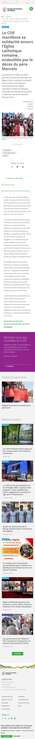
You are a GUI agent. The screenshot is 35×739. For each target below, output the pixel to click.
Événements (6, 706)
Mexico (5, 155)
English (30, 104)
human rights (7, 150)
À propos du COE (7, 696)
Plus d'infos (8, 733)
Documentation (23, 700)
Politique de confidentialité (10, 356)
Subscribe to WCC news (15, 178)
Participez (21, 696)
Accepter (6, 736)
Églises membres (7, 700)
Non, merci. (16, 736)
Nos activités (6, 709)
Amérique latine (9, 185)
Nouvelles (8, 16)
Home (2, 16)
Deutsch (30, 106)
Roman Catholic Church (9, 153)
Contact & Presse (23, 703)
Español (30, 109)
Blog (19, 706)
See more (17, 653)
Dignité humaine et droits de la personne (17, 191)
